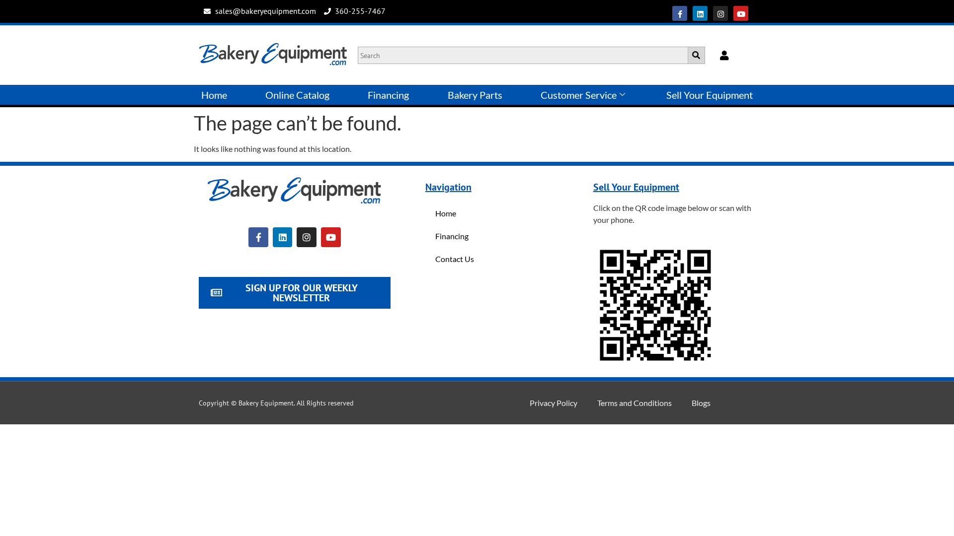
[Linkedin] (700, 13)
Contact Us (454, 259)
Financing (388, 95)
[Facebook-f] (679, 13)
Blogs (701, 402)
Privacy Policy (553, 402)
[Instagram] (720, 13)
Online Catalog (297, 95)
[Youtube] (740, 13)
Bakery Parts (475, 95)
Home (214, 95)
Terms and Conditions (634, 402)
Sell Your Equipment (709, 95)
